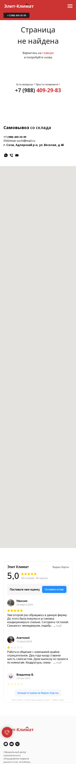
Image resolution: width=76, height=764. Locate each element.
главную (48, 53)
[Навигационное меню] (70, 6)
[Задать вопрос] (6, 744)
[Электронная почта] (17, 155)
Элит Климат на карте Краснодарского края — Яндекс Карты (38, 700)
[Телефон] (11, 155)
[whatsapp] (6, 155)
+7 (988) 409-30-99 (15, 137)
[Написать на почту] (11, 744)
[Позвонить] (17, 744)
